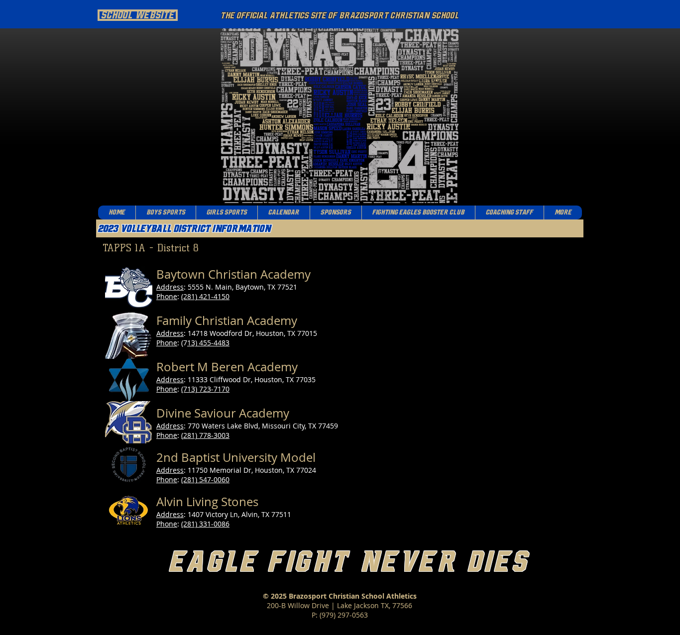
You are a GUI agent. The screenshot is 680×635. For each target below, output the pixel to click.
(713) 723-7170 (205, 389)
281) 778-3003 (206, 435)
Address (170, 287)
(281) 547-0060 (205, 479)
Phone (166, 296)
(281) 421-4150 (205, 296)
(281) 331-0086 (205, 524)
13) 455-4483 (208, 342)
